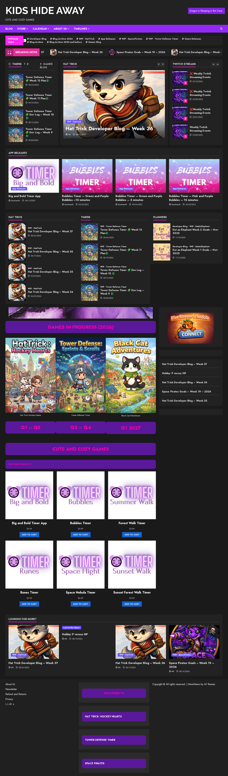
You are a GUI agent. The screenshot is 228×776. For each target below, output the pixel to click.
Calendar (40, 29)
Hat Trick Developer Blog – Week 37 (17, 231)
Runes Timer (29, 592)
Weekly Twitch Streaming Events (180, 113)
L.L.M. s (9, 704)
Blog (9, 29)
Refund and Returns (15, 694)
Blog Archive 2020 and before (65, 42)
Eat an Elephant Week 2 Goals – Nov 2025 (161, 231)
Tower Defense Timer (100, 740)
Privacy (9, 699)
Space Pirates (94, 763)
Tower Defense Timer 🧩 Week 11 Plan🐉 (16, 99)
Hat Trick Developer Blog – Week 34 (17, 292)
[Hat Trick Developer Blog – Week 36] (114, 104)
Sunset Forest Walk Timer (132, 592)
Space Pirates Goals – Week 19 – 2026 (117, 52)
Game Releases (193, 38)
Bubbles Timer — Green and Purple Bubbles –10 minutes (85, 198)
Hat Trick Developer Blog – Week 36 (57, 52)
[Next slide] (163, 64)
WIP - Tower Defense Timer (163, 38)
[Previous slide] (159, 64)
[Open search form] (221, 29)
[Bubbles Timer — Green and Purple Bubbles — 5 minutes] (141, 176)
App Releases (108, 38)
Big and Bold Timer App (24, 196)
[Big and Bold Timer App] (34, 176)
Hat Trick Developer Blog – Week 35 (178, 52)
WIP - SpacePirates (132, 38)
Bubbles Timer (80, 523)
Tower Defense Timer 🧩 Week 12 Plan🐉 (16, 81)
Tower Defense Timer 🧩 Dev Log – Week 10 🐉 (16, 116)
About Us (60, 29)
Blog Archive (36, 42)
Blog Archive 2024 (63, 38)
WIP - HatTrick (86, 38)
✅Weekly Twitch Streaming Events (180, 131)
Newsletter (11, 689)
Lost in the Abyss (72, 627)
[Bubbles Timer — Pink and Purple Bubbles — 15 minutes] (194, 176)
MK (69, 134)
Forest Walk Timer (132, 523)
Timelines (80, 29)
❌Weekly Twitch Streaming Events (180, 95)
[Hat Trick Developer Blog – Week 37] (34, 642)
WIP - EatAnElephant (200, 226)
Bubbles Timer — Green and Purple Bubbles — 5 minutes (139, 198)
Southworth (15, 200)
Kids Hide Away (45, 10)
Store (21, 29)
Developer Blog (38, 38)
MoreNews (194, 684)
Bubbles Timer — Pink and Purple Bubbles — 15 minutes (191, 198)
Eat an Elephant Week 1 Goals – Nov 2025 (161, 252)
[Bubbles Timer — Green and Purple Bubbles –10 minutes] (87, 176)
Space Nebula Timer (80, 592)
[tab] (16, 64)
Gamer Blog (94, 42)
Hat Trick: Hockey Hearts (103, 716)
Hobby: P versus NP (174, 373)
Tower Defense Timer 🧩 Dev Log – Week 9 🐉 (16, 134)
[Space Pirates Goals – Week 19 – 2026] (194, 642)
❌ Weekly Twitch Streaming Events (180, 77)
